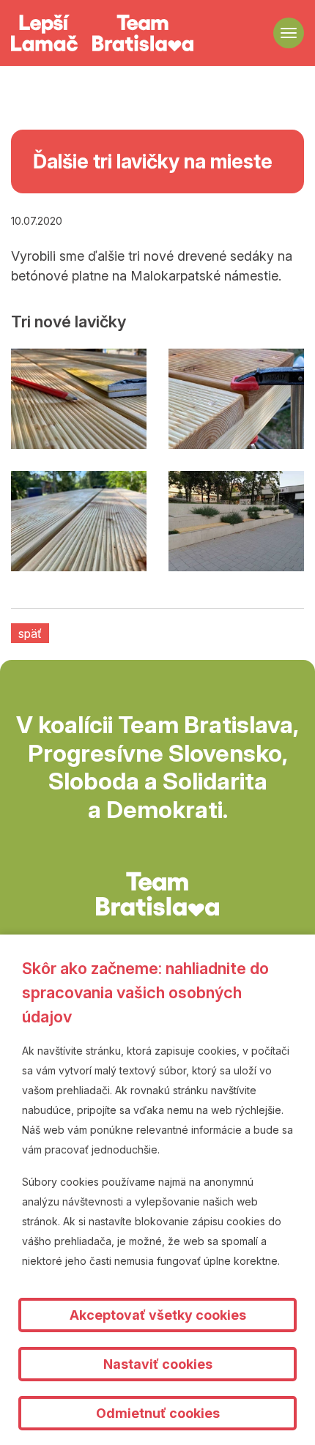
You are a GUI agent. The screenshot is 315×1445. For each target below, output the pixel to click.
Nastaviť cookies (157, 1364)
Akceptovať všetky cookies (158, 1315)
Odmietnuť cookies (158, 1413)
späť (30, 633)
